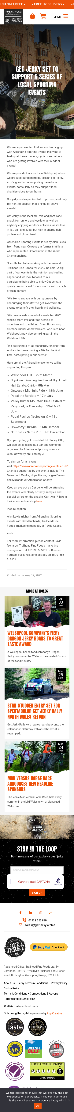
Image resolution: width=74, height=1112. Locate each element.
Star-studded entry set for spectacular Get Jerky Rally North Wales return (34, 711)
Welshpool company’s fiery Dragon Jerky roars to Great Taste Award (35, 639)
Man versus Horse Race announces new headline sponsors (30, 784)
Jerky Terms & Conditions (33, 983)
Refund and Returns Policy (19, 998)
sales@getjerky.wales (39, 925)
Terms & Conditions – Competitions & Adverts (31, 993)
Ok (38, 1106)
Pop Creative (54, 1013)
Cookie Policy (12, 988)
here (39, 501)
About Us (9, 983)
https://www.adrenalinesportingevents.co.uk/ (40, 466)
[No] (69, 1100)
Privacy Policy (59, 983)
